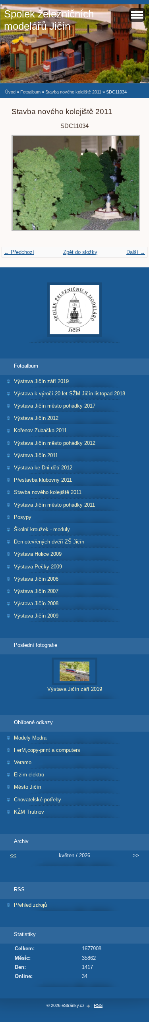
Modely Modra (30, 738)
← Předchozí (19, 252)
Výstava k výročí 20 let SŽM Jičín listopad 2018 (69, 394)
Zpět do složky (80, 252)
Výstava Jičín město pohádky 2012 (54, 443)
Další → (135, 252)
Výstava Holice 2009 (38, 554)
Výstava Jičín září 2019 (41, 381)
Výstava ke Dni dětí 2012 (43, 468)
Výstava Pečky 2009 (38, 567)
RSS (98, 1005)
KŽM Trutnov (29, 812)
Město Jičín (27, 787)
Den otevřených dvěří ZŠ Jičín (49, 542)
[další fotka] (125, 187)
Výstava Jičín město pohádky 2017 (54, 406)
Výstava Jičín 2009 (36, 616)
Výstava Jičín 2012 (36, 418)
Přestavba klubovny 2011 (43, 480)
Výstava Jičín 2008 (36, 603)
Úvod (10, 92)
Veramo (22, 762)
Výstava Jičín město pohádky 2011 (54, 505)
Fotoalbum (30, 92)
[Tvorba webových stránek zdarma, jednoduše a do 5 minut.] (88, 1006)
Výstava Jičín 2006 (36, 579)
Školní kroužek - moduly (42, 529)
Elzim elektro (29, 775)
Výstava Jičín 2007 (36, 591)
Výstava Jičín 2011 (36, 455)
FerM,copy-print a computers (47, 750)
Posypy (22, 517)
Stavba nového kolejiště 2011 (73, 92)
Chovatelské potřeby (37, 800)
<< (13, 855)
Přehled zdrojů (30, 905)
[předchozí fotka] (24, 187)
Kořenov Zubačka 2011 (40, 430)
